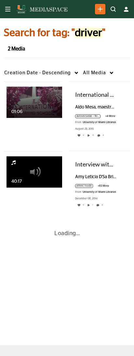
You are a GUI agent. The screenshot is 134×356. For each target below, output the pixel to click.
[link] (100, 9)
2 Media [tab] (16, 48)
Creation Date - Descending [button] (37, 72)
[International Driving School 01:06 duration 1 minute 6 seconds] (34, 102)
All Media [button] (94, 72)
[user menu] (126, 9)
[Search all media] (113, 9)
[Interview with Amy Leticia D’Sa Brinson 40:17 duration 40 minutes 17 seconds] (34, 171)
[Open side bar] (8, 9)
